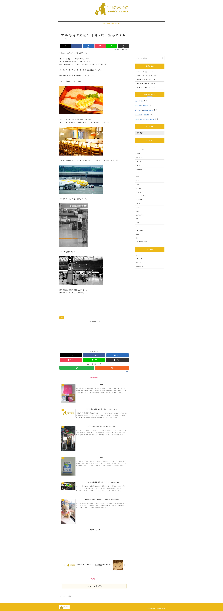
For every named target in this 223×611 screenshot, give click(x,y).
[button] (123, 46)
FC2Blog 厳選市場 (148, 110)
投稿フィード (139, 259)
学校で (137, 211)
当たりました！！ (140, 215)
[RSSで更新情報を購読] (112, 368)
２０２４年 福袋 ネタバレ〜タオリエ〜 (146, 79)
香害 (137, 238)
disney (137, 146)
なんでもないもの (140, 169)
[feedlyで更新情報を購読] (76, 368)
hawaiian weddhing (140, 150)
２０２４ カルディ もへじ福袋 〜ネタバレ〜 (148, 75)
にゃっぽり (138, 105)
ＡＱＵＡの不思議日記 (141, 242)
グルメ (137, 184)
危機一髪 (138, 203)
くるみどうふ (138, 114)
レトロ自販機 (139, 199)
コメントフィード (140, 262)
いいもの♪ (138, 153)
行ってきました (139, 230)
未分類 (137, 222)
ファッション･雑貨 (140, 196)
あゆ (142, 101)
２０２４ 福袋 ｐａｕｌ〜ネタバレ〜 (145, 83)
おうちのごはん (139, 157)
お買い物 (138, 165)
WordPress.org (139, 266)
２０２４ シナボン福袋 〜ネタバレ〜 (145, 72)
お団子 (137, 101)
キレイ (137, 180)
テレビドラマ (139, 192)
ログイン (138, 255)
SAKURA (145, 105)
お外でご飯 (138, 161)
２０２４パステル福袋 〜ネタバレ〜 (145, 87)
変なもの (138, 207)
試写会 (137, 234)
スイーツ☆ (138, 188)
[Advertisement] (94, 335)
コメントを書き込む (94, 586)
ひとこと (138, 173)
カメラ (137, 176)
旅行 (62, 317)
